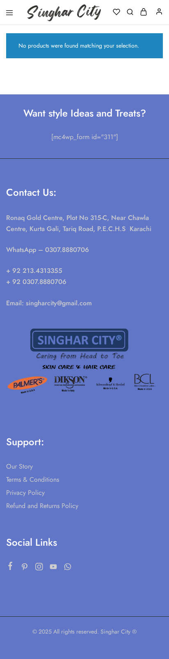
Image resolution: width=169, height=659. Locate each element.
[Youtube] (53, 568)
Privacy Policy (25, 492)
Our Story (19, 466)
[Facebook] (10, 567)
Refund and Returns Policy (42, 505)
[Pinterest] (25, 568)
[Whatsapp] (68, 568)
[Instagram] (39, 568)
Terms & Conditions (32, 479)
